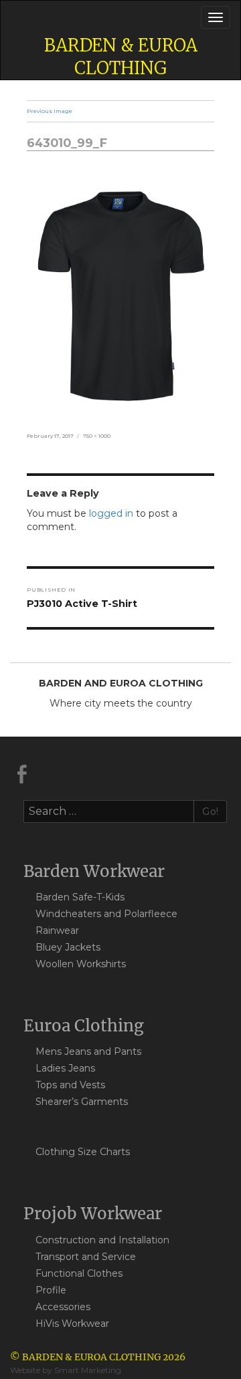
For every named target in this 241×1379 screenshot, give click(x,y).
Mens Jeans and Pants (88, 1051)
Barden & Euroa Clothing (120, 56)
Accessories (62, 1307)
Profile (50, 1290)
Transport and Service (85, 1257)
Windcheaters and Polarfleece (106, 914)
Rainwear (57, 930)
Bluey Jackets (67, 947)
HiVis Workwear (72, 1324)
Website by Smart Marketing (65, 1370)
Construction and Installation (102, 1240)
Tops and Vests (70, 1085)
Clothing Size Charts (82, 1152)
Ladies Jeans (65, 1068)
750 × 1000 (96, 435)
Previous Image (49, 111)
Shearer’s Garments (81, 1102)
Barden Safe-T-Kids (80, 897)
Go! (210, 811)
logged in (111, 513)
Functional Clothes (79, 1273)
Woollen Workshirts (80, 964)
